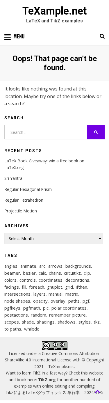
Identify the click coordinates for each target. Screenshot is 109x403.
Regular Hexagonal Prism (28, 189)
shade (28, 322)
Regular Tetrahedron (23, 200)
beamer (12, 273)
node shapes (17, 301)
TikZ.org (47, 379)
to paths (12, 329)
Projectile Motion (20, 211)
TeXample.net (54, 11)
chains (55, 273)
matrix (71, 294)
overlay (58, 301)
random (38, 315)
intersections (17, 294)
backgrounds (78, 266)
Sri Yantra (13, 178)
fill (24, 287)
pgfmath (31, 308)
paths (74, 301)
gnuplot (54, 287)
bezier (29, 273)
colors (10, 280)
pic (46, 308)
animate (28, 266)
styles (84, 322)
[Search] (101, 36)
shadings (46, 322)
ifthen (81, 287)
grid (69, 287)
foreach (36, 287)
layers (39, 294)
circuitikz (72, 273)
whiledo (32, 329)
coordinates (50, 280)
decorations (77, 280)
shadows (67, 322)
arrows (55, 266)
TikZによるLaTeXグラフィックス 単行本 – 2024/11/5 (54, 392)
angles (10, 266)
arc (42, 266)
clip (87, 273)
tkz (97, 322)
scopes (11, 322)
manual (55, 294)
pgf (86, 301)
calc (42, 273)
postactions (16, 315)
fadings (11, 287)
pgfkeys (12, 308)
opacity (40, 301)
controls (27, 280)
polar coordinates (69, 308)
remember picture (67, 315)
